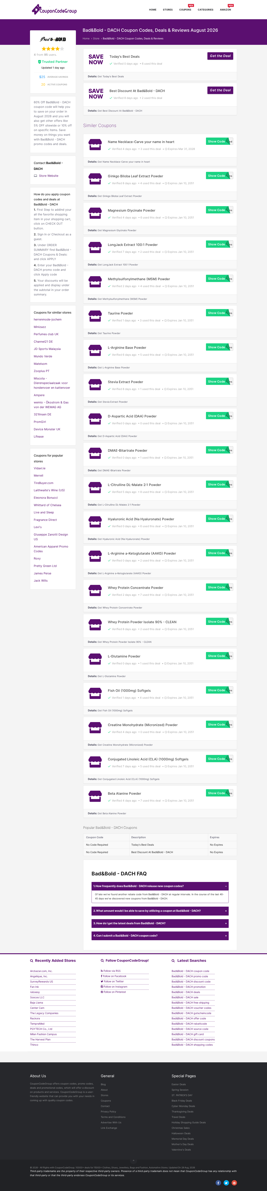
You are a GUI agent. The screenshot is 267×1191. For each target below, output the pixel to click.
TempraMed (37, 1023)
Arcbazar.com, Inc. (41, 971)
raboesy (35, 992)
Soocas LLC (37, 997)
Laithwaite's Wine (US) (49, 490)
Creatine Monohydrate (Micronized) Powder (143, 725)
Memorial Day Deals (183, 1138)
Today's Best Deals (125, 56)
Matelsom (40, 363)
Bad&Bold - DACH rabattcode (189, 1023)
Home (152, 9)
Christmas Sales (181, 1127)
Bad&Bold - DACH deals (186, 992)
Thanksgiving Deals (182, 1111)
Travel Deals (178, 1117)
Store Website (48, 175)
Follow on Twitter (113, 981)
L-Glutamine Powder (124, 656)
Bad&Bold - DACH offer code (189, 1018)
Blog (103, 1084)
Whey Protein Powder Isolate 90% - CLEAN (142, 622)
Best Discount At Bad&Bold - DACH (137, 91)
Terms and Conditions (113, 1117)
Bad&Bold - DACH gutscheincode (191, 1013)
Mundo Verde (43, 356)
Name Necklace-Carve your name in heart (141, 142)
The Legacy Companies (44, 1013)
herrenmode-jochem (48, 319)
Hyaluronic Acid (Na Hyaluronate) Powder (141, 519)
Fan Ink (34, 986)
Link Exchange (109, 1127)
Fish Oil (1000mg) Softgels (129, 690)
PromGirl (40, 422)
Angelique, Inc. (39, 976)
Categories (205, 9)
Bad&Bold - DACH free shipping (190, 1002)
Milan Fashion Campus (43, 1034)
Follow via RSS (112, 970)
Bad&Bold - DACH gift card (188, 1034)
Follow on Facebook (114, 976)
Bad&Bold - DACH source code (190, 1028)
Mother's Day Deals (183, 1144)
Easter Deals (179, 1084)
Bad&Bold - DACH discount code (191, 981)
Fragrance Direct (45, 520)
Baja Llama (36, 1002)
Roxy (37, 558)
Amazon (226, 9)
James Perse (42, 573)
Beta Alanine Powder (124, 793)
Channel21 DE (43, 341)
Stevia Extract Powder (125, 382)
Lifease (39, 436)
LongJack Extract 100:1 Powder (133, 245)
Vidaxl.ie (39, 468)
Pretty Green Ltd (45, 566)
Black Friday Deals (182, 1100)
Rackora (35, 1018)
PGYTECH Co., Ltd (41, 1028)
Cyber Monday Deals (183, 1106)
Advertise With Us (111, 1122)
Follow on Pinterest (114, 991)
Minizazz (40, 327)
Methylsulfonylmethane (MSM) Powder (139, 279)
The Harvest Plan (40, 1039)
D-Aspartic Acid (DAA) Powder (132, 416)
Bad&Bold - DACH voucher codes (191, 1007)
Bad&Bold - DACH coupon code (190, 971)
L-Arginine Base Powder (127, 348)
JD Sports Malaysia (47, 349)
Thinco (34, 1044)
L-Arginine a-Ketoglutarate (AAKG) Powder (142, 553)
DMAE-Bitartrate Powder (127, 450)
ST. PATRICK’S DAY (182, 1095)
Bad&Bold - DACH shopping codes (192, 1044)
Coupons (186, 9)
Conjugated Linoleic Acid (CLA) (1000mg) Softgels (148, 759)
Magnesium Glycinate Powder (131, 210)
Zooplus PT (41, 371)
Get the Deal (220, 56)
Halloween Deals (181, 1133)
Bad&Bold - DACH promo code (190, 976)
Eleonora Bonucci (46, 497)
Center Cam (37, 1007)
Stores (168, 9)
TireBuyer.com (43, 483)
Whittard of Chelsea (47, 505)
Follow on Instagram (115, 986)
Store (96, 38)
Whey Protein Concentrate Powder (135, 588)
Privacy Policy (108, 1111)
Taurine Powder (120, 313)
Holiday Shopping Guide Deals (189, 1122)
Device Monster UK (47, 429)
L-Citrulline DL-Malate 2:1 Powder (134, 485)
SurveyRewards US (41, 981)
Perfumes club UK (46, 334)
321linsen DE (42, 414)
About (104, 1089)
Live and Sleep (44, 512)
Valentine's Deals (181, 1149)
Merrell (38, 475)
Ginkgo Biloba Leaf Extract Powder (135, 176)
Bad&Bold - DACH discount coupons (193, 1039)
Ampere (39, 395)
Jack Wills (41, 580)
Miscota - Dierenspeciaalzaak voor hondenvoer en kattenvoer (52, 383)
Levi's (38, 527)
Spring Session (180, 1089)
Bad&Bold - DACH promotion (189, 986)
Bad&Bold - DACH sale (185, 997)
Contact (105, 1106)
